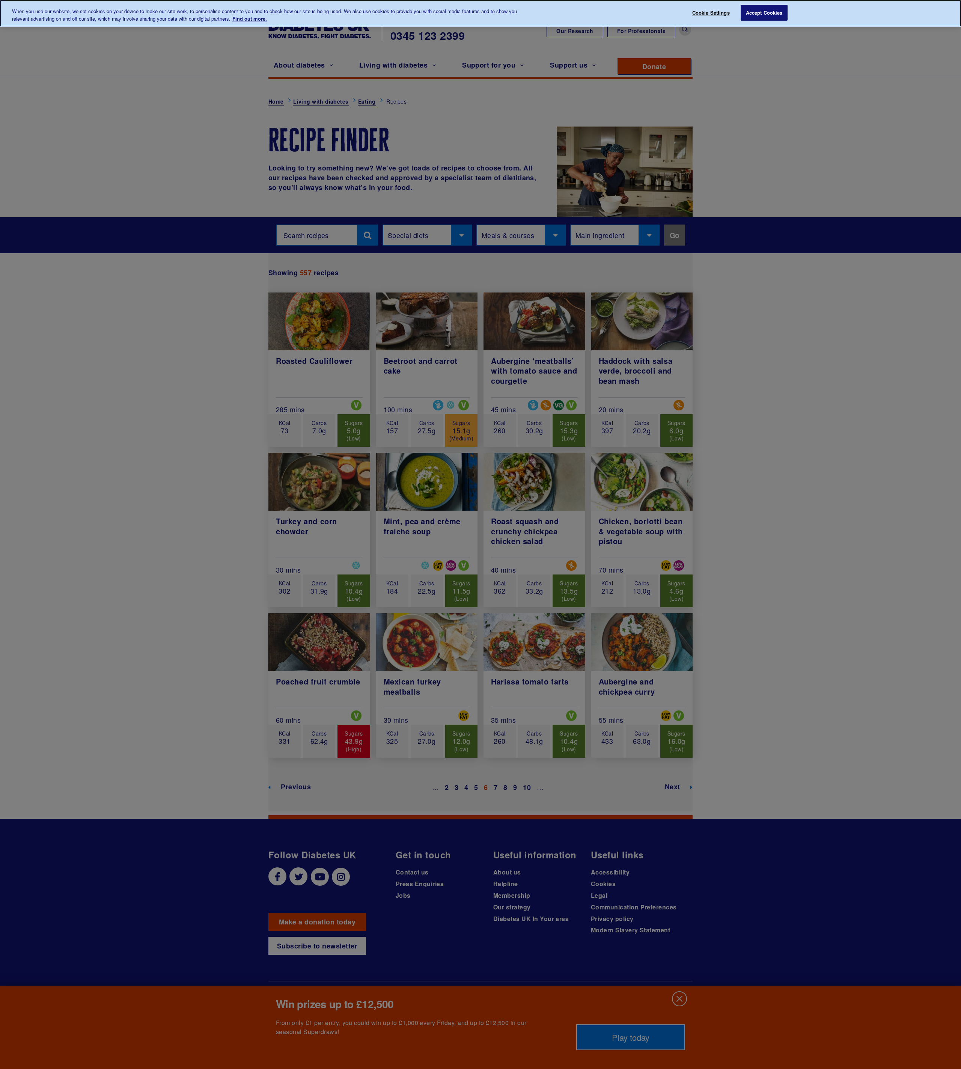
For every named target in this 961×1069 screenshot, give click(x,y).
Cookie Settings (711, 12)
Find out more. (249, 18)
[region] (480, 13)
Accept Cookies (764, 12)
